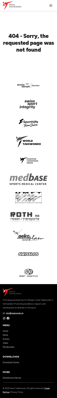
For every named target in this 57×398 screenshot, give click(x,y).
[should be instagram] (4, 318)
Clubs (5, 343)
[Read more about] (28, 87)
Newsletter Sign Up (12, 378)
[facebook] (8, 318)
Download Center (11, 362)
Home (5, 331)
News (5, 335)
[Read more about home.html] (28, 256)
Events (6, 339)
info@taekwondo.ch (14, 313)
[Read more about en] (28, 106)
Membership (8, 347)
